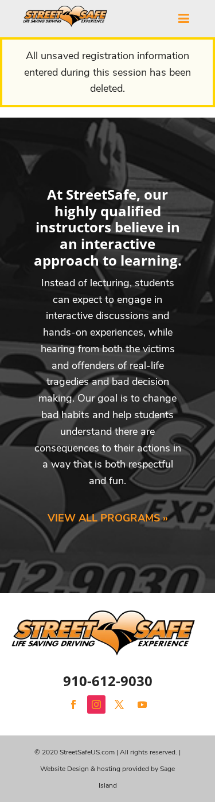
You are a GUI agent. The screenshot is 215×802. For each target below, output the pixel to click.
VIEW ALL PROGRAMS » (108, 518)
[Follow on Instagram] (96, 704)
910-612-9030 (108, 680)
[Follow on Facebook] (73, 704)
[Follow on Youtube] (142, 704)
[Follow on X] (119, 704)
